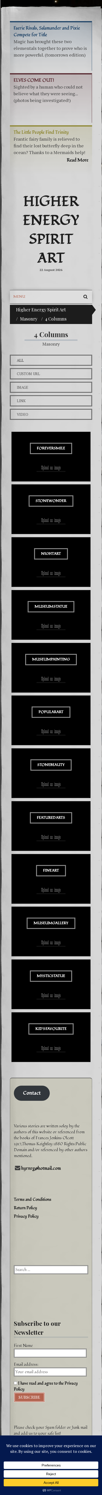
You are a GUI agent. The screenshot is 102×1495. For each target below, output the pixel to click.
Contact (32, 1093)
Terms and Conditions (32, 1199)
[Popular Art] (51, 720)
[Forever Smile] (51, 457)
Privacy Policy (26, 1216)
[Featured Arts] (51, 826)
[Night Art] (51, 562)
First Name (23, 1345)
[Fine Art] (51, 879)
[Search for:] (51, 1269)
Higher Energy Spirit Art (51, 230)
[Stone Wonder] (51, 509)
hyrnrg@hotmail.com (41, 1168)
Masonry (28, 319)
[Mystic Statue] (51, 984)
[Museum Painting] (51, 668)
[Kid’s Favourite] (51, 1037)
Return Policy (25, 1208)
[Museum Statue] (51, 615)
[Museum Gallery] (51, 931)
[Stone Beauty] (51, 773)
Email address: (26, 1364)
